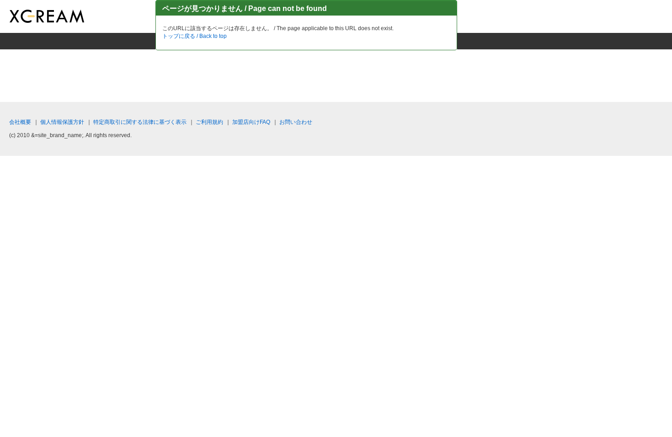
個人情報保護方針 (62, 122)
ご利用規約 (209, 122)
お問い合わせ (295, 122)
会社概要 (20, 122)
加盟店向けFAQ (251, 122)
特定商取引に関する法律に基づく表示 (140, 122)
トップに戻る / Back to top (194, 36)
